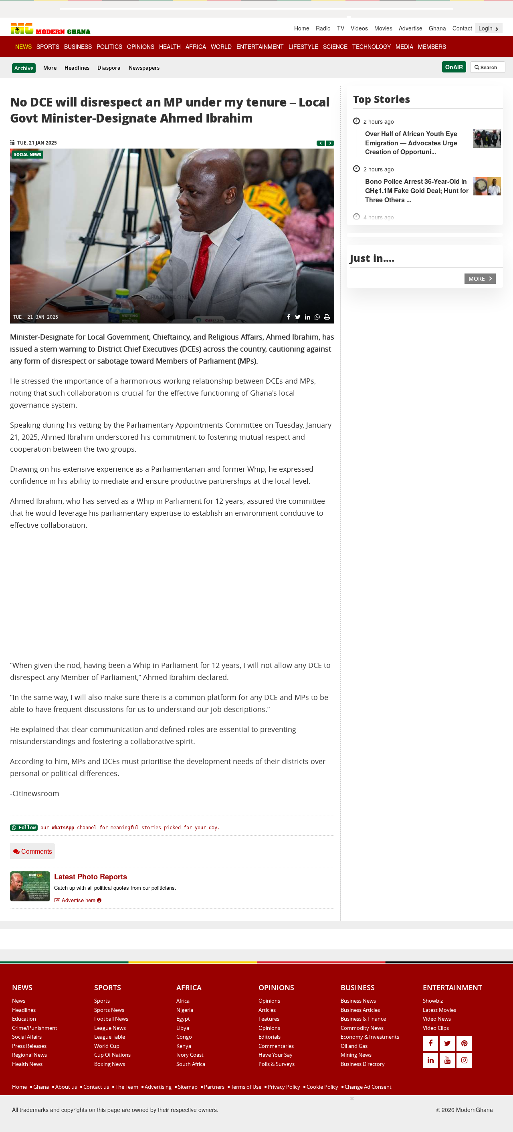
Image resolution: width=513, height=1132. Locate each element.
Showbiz (433, 1000)
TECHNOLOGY (371, 46)
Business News (358, 1000)
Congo (184, 1036)
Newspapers (144, 67)
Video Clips (436, 1027)
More (50, 67)
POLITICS (109, 46)
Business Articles (360, 1009)
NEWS (23, 46)
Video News (437, 1018)
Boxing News (109, 1064)
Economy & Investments (370, 1036)
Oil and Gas (354, 1046)
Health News (27, 1064)
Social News (27, 154)
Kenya (183, 1046)
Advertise (410, 28)
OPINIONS (140, 46)
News (18, 1000)
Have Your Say (276, 1054)
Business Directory (363, 1064)
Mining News (356, 1054)
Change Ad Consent (367, 1086)
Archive (23, 68)
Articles (267, 1009)
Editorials (270, 1036)
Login (486, 28)
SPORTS (47, 46)
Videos (359, 28)
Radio (323, 28)
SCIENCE (335, 46)
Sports (102, 1000)
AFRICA (196, 46)
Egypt (183, 1018)
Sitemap (187, 1086)
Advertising (157, 1086)
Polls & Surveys (277, 1064)
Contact (462, 28)
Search (488, 67)
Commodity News (362, 1027)
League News (110, 1027)
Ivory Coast (190, 1054)
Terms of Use (245, 1086)
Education (24, 1018)
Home (301, 28)
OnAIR (454, 67)
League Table (109, 1036)
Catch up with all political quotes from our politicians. (115, 887)
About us (65, 1086)
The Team (126, 1086)
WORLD (221, 46)
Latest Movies (439, 1009)
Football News (111, 1018)
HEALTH (170, 46)
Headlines (77, 67)
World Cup (106, 1046)
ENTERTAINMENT (260, 46)
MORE (478, 278)
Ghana (437, 28)
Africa (183, 1000)
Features (269, 1018)
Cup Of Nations (112, 1054)
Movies (383, 28)
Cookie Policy (321, 1086)
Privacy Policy (283, 1086)
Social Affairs (27, 1036)
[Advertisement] (172, 595)
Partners (213, 1086)
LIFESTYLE (303, 46)
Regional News (29, 1054)
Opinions (269, 1000)
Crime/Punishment (34, 1027)
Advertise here (78, 900)
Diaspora (109, 67)
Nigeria (184, 1009)
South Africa (190, 1064)
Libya (182, 1027)
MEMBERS (432, 46)
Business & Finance (363, 1018)
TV (340, 28)
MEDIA (404, 46)
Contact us (95, 1086)
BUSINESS (78, 46)
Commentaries (276, 1046)
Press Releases (29, 1046)
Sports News (109, 1009)
